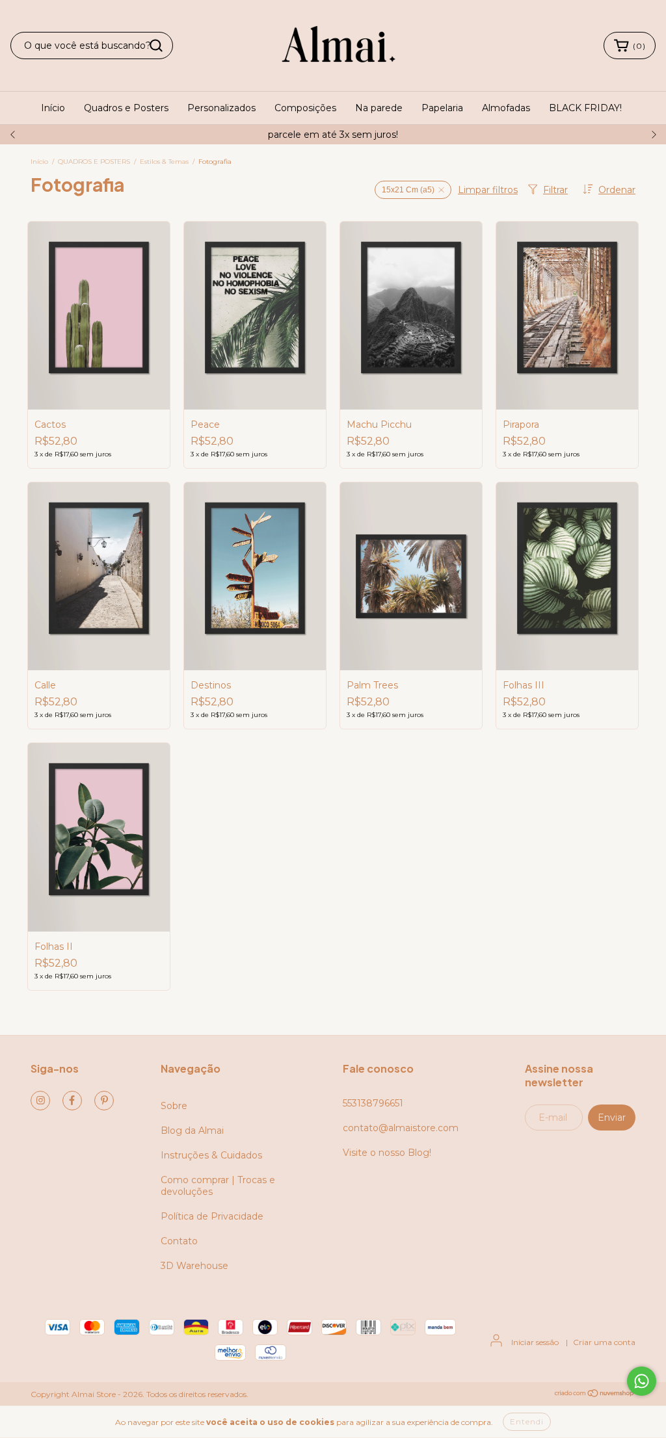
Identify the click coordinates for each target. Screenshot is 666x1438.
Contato (179, 1241)
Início (53, 108)
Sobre (174, 1106)
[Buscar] (156, 45)
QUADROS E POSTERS (94, 161)
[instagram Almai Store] (40, 1100)
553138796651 (373, 1103)
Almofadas (506, 108)
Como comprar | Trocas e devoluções (218, 1185)
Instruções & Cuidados (211, 1155)
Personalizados (221, 108)
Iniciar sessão (535, 1342)
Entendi (527, 1421)
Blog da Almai (192, 1130)
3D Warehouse (194, 1266)
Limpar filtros (488, 190)
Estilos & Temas (164, 161)
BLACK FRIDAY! (585, 108)
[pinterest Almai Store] (104, 1100)
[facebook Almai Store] (72, 1100)
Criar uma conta (604, 1342)
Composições (305, 108)
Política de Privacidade (212, 1216)
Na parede (379, 108)
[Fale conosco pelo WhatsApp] (641, 1381)
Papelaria (442, 108)
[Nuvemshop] (594, 1394)
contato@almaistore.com (401, 1128)
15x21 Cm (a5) (408, 189)
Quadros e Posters (126, 108)
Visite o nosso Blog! (387, 1152)
